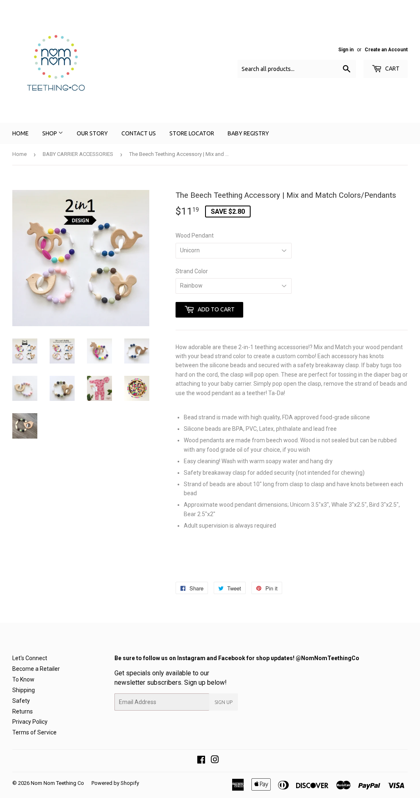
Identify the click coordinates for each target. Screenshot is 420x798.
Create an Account (386, 50)
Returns (22, 711)
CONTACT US (138, 133)
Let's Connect (29, 658)
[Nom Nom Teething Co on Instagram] (215, 760)
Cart (391, 68)
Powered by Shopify (115, 783)
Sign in (346, 50)
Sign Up (224, 702)
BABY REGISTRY (248, 133)
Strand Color (192, 271)
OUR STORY (92, 133)
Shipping (23, 690)
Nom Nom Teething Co (57, 783)
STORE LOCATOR (191, 133)
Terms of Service (34, 732)
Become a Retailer (36, 668)
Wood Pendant (195, 235)
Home (19, 154)
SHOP (50, 133)
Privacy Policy (30, 721)
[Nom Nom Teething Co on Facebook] (201, 760)
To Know (23, 679)
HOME (20, 133)
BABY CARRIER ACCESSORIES (78, 154)
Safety (21, 700)
